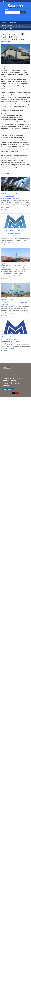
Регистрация (26, 1)
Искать (23, 12)
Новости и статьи (7, 25)
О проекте (4, 1)
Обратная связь (8, 389)
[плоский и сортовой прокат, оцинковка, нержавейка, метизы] (15, 6)
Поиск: (6, 9)
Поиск (12, 28)
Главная (4, 22)
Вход (20, 1)
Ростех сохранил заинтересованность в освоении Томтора (14, 302)
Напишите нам (12, 1)
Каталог (4, 28)
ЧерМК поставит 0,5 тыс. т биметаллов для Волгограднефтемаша (11, 196)
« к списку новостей (5, 41)
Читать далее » (4, 209)
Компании (13, 22)
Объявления (19, 25)
